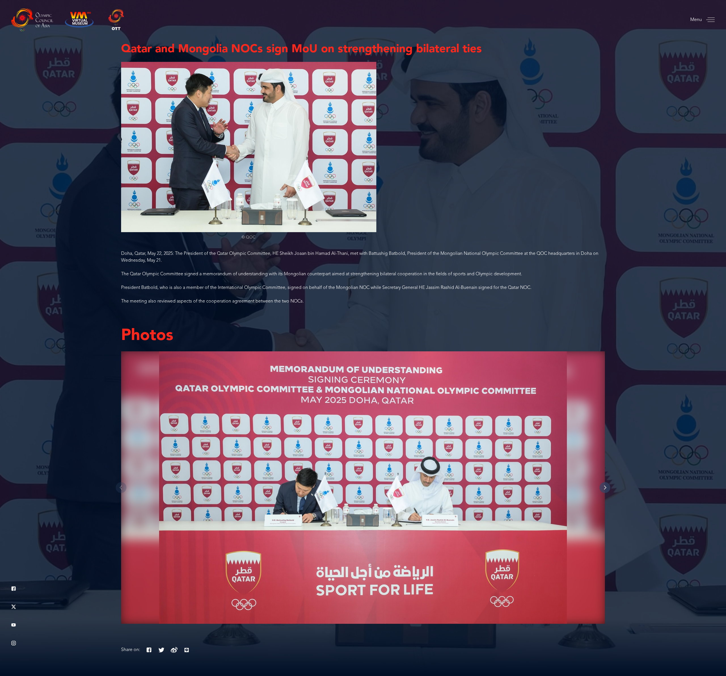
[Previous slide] (121, 487)
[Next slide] (605, 487)
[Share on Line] (186, 649)
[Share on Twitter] (161, 649)
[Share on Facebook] (149, 649)
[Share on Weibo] (174, 649)
